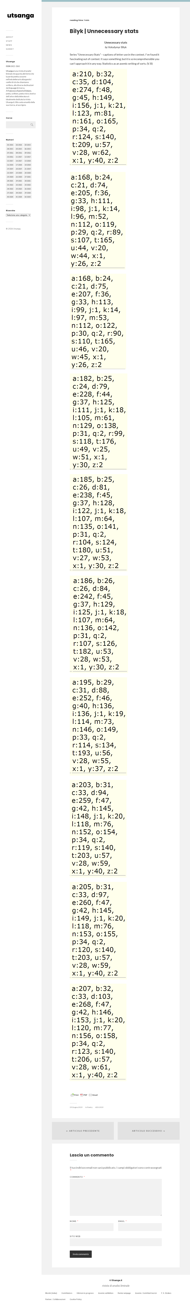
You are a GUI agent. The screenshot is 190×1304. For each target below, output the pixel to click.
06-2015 (28, 149)
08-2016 (19, 153)
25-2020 (10, 177)
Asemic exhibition (105, 1293)
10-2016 (10, 157)
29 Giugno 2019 (76, 1107)
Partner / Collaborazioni (55, 1299)
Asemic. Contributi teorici (146, 1293)
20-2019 (19, 169)
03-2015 (28, 145)
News (9, 45)
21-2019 (28, 169)
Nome (74, 1221)
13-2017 (10, 161)
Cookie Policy (75, 1299)
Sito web (75, 1236)
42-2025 (28, 197)
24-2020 (28, 173)
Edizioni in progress (85, 1293)
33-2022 (28, 185)
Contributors (66, 1293)
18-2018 (28, 165)
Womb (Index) (51, 1293)
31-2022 (10, 185)
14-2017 (19, 161)
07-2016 (10, 153)
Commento (77, 1177)
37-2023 (10, 193)
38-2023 (19, 193)
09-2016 (28, 153)
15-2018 (28, 161)
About (9, 37)
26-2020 (19, 177)
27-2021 (28, 177)
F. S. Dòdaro (166, 1293)
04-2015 (10, 149)
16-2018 (10, 165)
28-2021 (10, 181)
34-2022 (10, 189)
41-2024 (19, 197)
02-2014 (19, 145)
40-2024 (10, 197)
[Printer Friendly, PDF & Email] (84, 1095)
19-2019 (10, 169)
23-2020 (19, 173)
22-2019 (10, 173)
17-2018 (19, 165)
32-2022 (19, 185)
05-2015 (19, 149)
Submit (10, 49)
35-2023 (19, 189)
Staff (9, 41)
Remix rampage (124, 1293)
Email (122, 1221)
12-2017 (28, 157)
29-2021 (19, 181)
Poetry (89, 1107)
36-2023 (28, 189)
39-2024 (28, 193)
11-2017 (19, 157)
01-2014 (10, 145)
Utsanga (16, 229)
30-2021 (28, 181)
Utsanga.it (115, 1280)
